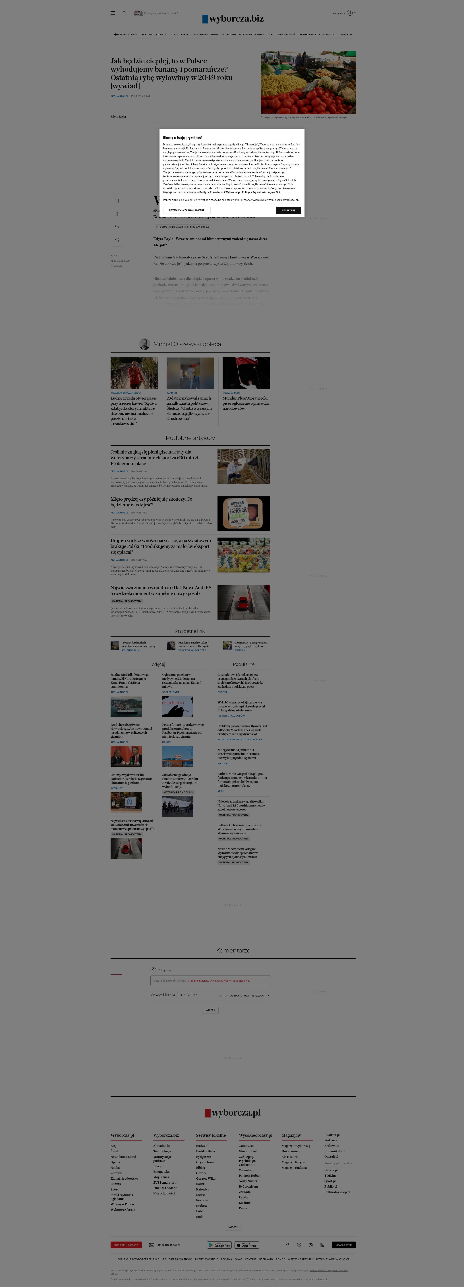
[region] (232, 173)
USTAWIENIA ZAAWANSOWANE (186, 210)
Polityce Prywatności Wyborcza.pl (219, 192)
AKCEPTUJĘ (288, 210)
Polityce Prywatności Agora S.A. (261, 192)
